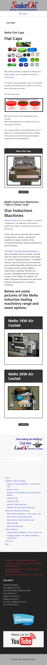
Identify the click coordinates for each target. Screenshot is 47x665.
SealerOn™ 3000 (12, 501)
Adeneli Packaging (28, 659)
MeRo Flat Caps (14, 32)
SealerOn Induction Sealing (23, 5)
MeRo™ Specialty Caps (15, 526)
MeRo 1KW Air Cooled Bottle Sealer (19, 517)
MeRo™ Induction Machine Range (22, 251)
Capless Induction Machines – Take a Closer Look (24, 532)
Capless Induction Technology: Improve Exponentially (24, 575)
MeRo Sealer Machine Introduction (17, 511)
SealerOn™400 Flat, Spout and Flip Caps (21, 507)
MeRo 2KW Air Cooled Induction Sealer (20, 520)
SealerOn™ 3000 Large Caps (17, 504)
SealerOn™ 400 (12, 498)
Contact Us (9, 541)
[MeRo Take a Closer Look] (23, 170)
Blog (6, 544)
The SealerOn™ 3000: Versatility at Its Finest (20, 560)
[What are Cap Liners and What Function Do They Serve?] (23, 105)
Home (7, 478)
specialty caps (9, 77)
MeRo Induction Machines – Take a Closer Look (22, 203)
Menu (25, 14)
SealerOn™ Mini (12, 489)
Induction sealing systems (13, 220)
